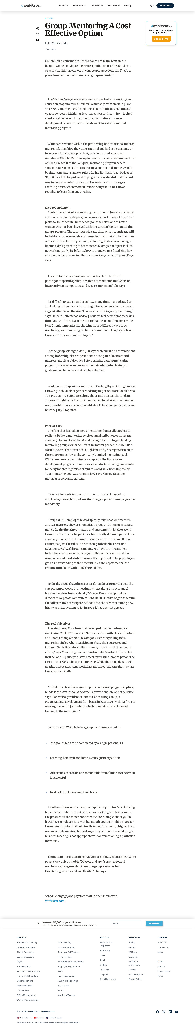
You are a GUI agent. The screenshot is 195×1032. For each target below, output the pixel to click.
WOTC (61, 990)
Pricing (127, 5)
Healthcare (105, 950)
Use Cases (78, 5)
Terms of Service (69, 1022)
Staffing (103, 965)
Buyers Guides (135, 979)
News (160, 952)
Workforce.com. (55, 901)
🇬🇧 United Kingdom (54, 1018)
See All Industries (108, 979)
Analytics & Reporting (68, 981)
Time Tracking (65, 957)
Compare (133, 957)
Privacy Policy (164, 971)
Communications (25, 981)
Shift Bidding (23, 990)
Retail (102, 960)
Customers (95, 5)
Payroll (20, 961)
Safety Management (26, 995)
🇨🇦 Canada (38, 1018)
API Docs (133, 952)
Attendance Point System (28, 971)
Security (132, 969)
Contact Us (163, 947)
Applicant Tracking (66, 995)
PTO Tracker (64, 985)
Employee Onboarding (27, 976)
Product (62, 5)
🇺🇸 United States (24, 1018)
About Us (162, 942)
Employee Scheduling (27, 942)
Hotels (103, 955)
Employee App (23, 966)
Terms (160, 976)
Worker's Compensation (28, 1000)
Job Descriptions (137, 974)
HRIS (60, 971)
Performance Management (70, 961)
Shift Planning (64, 942)
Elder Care (104, 969)
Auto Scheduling (24, 985)
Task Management (66, 976)
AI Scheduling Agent (26, 947)
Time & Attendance (26, 952)
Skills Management (67, 947)
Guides (132, 947)
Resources (112, 5)
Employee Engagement (69, 966)
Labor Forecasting (25, 957)
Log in (151, 5)
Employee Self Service (68, 952)
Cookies (161, 966)
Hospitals (104, 974)
